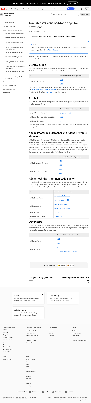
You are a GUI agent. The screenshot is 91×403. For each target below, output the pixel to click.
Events (27, 366)
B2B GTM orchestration (31, 340)
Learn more (72, 3)
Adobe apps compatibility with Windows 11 (15, 72)
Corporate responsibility (31, 371)
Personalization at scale (31, 330)
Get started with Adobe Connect (67, 251)
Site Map (79, 400)
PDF (4, 342)
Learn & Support (58, 9)
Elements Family (6, 347)
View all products (6, 351)
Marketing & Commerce (44, 9)
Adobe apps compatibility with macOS (15, 52)
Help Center (74, 330)
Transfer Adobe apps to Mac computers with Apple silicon (15, 67)
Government (51, 335)
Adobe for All (28, 383)
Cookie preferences (83, 397)
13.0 (55, 212)
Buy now (70, 9)
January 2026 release (61, 204)
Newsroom (28, 369)
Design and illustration (8, 337)
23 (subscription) (65, 113)
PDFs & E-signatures (28, 9)
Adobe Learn (74, 338)
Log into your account (30, 359)
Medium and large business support (80, 340)
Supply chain (28, 376)
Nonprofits (51, 333)
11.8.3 (60, 216)
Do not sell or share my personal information (66, 400)
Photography (5, 335)
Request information (7, 359)
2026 (61, 80)
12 (57, 247)
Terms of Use (75, 397)
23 (60, 121)
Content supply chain (30, 333)
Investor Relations (30, 373)
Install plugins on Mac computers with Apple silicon (15, 62)
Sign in (87, 9)
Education (51, 330)
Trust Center (28, 378)
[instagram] (20, 397)
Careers (27, 364)
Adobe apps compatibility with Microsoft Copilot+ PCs (15, 77)
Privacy (69, 397)
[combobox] (65, 14)
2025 (61, 84)
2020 (61, 117)
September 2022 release (62, 196)
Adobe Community (76, 335)
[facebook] (17, 397)
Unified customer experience (32, 335)
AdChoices (86, 400)
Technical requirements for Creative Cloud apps (14, 43)
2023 (58, 243)
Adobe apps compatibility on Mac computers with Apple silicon (14, 57)
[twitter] (23, 397)
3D (3, 344)
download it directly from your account (44, 90)
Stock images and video (8, 349)
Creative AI (5, 332)
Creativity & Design (13, 9)
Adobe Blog (28, 385)
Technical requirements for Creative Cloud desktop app (14, 48)
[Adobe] (3, 8)
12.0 (58, 212)
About (27, 361)
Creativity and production (31, 338)
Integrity (28, 381)
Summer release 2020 (61, 200)
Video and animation (7, 339)
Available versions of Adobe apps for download (15, 38)
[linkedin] (26, 397)
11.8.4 (56, 216)
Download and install (76, 333)
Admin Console (53, 50)
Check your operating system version (15, 33)
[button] (81, 8)
